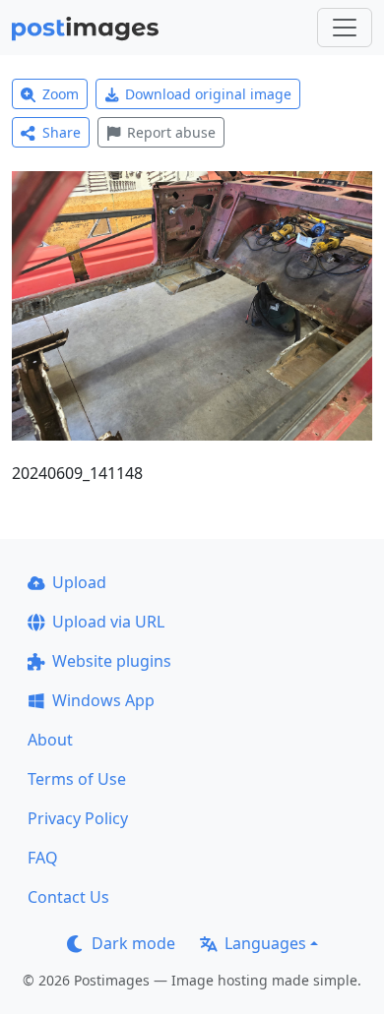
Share (61, 132)
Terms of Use (77, 779)
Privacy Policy (78, 818)
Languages (265, 943)
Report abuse (171, 132)
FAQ (43, 857)
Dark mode (133, 943)
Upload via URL (108, 621)
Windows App (103, 700)
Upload (79, 582)
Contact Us (68, 897)
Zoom (60, 94)
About (50, 739)
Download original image (208, 94)
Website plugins (111, 661)
